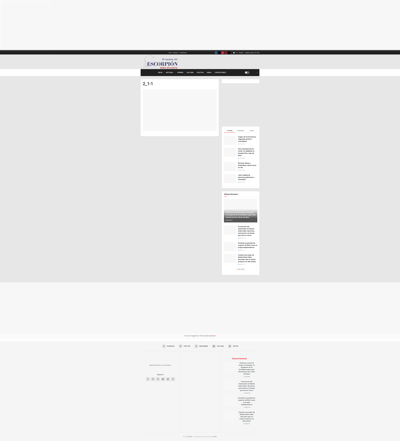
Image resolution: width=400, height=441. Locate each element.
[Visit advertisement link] (231, 62)
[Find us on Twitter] (219, 52)
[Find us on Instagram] (222, 52)
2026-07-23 (242, 250)
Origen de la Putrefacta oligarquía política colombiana (247, 139)
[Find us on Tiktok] (168, 388)
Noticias (169, 72)
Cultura (190, 72)
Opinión (180, 72)
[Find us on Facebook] (216, 52)
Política (200, 72)
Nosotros (175, 52)
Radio (209, 72)
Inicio (170, 52)
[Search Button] (257, 72)
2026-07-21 (242, 264)
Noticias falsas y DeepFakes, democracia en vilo (247, 165)
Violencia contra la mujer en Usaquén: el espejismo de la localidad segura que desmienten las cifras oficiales (241, 214)
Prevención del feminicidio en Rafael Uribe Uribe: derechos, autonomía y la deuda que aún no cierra (246, 231)
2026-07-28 (242, 238)
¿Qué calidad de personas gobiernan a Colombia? (246, 177)
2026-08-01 (229, 220)
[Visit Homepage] (160, 61)
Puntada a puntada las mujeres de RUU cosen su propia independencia (247, 245)
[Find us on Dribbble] (173, 388)
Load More (240, 269)
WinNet (190, 436)
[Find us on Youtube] (225, 52)
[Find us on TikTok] (229, 52)
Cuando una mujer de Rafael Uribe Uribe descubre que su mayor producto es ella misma (247, 416)
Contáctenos (183, 52)
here (214, 336)
